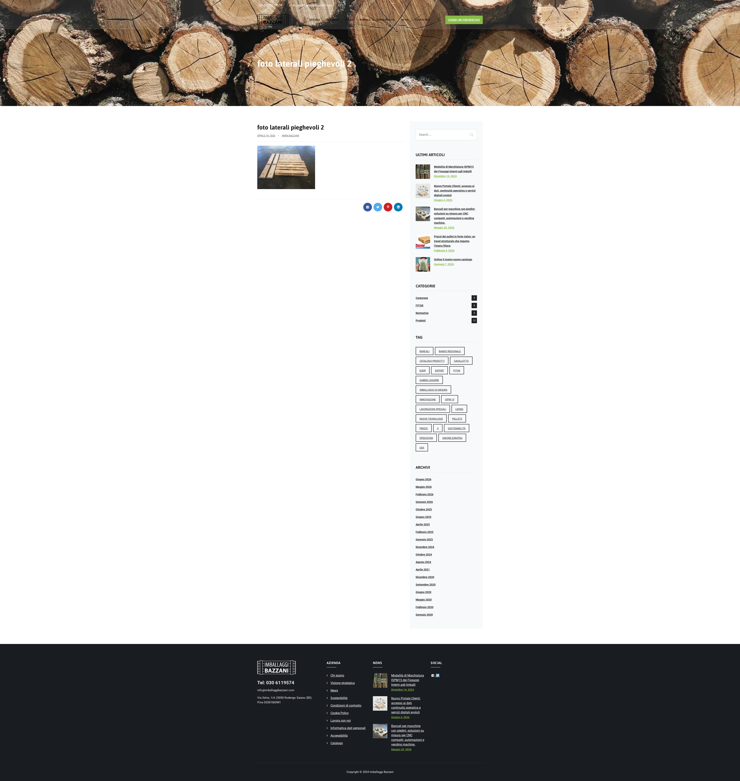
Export (439, 370)
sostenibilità (456, 428)
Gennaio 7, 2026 (444, 264)
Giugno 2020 (423, 592)
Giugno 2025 (423, 516)
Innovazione (428, 399)
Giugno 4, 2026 (443, 200)
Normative (422, 313)
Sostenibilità (386, 19)
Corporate (422, 298)
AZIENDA (314, 19)
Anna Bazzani (290, 135)
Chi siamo (337, 675)
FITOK (349, 19)
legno (459, 409)
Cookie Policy (339, 713)
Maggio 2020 (424, 599)
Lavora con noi (340, 720)
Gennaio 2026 (424, 501)
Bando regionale (450, 351)
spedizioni (426, 438)
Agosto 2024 (423, 562)
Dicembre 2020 (425, 577)
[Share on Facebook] (367, 207)
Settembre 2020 (426, 584)
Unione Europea (452, 438)
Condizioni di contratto (345, 705)
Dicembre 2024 (425, 547)
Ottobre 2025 (424, 509)
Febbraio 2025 (424, 532)
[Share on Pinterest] (388, 207)
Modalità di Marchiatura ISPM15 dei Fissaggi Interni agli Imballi (407, 680)
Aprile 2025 (423, 524)
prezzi (424, 428)
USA (422, 447)
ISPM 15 (449, 399)
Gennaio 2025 (424, 539)
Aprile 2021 (423, 569)
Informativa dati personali (348, 728)
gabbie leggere (429, 380)
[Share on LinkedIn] (398, 207)
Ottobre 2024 (424, 554)
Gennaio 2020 (424, 614)
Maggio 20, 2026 (444, 227)
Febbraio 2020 (424, 607)
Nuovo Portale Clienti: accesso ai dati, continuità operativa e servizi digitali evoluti (455, 190)
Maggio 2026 (424, 486)
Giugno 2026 (423, 479)
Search (472, 134)
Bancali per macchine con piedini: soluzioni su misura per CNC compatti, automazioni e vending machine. (407, 735)
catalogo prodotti (432, 360)
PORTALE (365, 19)
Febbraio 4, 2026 (444, 250)
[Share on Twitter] (377, 207)
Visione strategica (342, 683)
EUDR (423, 370)
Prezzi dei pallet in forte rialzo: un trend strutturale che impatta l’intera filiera (454, 241)
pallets (457, 418)
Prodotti (332, 19)
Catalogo (336, 743)
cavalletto (461, 360)
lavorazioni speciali (433, 409)
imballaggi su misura (433, 389)
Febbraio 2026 (424, 494)
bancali (425, 351)
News (405, 19)
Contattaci (422, 19)
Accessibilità (339, 735)
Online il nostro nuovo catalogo (453, 259)
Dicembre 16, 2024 (445, 176)
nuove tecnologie (431, 418)
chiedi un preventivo (464, 19)
